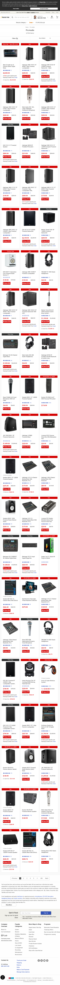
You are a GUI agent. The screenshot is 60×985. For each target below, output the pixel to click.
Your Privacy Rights (21, 980)
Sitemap (39, 980)
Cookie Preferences (32, 5)
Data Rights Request (36, 978)
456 (41, 878)
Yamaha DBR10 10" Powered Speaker (8, 810)
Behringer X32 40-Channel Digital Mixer (10, 355)
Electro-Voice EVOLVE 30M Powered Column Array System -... (47, 311)
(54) (50, 441)
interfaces (20, 896)
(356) (50, 686)
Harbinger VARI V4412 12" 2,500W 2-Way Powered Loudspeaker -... (10, 231)
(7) (30, 70)
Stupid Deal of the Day (35, 927)
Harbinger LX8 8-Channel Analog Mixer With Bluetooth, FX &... (10, 641)
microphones (38, 896)
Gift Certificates (33, 948)
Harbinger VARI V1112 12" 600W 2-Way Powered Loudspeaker (48, 189)
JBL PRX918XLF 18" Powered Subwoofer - (9, 436)
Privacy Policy (42, 2)
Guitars (17, 929)
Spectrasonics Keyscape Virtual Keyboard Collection (29, 599)
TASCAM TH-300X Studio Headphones (48, 640)
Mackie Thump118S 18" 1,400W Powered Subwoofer (47, 231)
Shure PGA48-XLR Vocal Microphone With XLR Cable (9, 399)
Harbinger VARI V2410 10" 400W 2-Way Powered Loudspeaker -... (10, 311)
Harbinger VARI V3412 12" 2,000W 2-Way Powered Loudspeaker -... (48, 108)
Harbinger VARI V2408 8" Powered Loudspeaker (29, 272)
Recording (18, 950)
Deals (31, 22)
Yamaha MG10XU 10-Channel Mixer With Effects (29, 851)
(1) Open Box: (6, 80)
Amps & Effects (19, 938)
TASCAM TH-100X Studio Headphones (48, 272)
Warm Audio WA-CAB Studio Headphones (28, 355)
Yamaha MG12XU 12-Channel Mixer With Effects (10, 599)
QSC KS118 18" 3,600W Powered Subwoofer (28, 230)
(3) (49, 193)
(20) (11, 815)
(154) (31, 645)
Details (15, 77)
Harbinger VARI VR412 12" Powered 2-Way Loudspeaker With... (29, 189)
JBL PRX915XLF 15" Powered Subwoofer (47, 768)
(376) (50, 402)
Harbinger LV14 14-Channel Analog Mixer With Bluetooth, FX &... (29, 479)
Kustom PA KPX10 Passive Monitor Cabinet (9, 768)
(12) (30, 523)
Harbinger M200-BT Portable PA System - (28, 146)
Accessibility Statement (48, 980)
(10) (11, 773)
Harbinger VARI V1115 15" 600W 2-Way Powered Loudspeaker (10, 189)
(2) (11, 70)
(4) (49, 70)
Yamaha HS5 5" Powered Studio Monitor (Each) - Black (29, 769)
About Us (3, 929)
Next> (46, 878)
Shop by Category (21, 22)
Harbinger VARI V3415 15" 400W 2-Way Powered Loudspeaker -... (29, 66)
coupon (33, 12)
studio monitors (18, 898)
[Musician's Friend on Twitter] (41, 960)
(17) (11, 150)
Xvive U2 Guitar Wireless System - (48, 681)
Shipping (19, 962)
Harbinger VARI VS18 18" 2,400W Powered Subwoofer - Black (48, 66)
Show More (9, 905)
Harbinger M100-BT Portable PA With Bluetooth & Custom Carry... (48, 356)
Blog (53, 12)
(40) (30, 856)
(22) (30, 441)
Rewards (48, 12)
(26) (11, 360)
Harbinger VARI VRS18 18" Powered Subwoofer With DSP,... (29, 311)
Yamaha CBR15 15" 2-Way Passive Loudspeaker (29, 726)
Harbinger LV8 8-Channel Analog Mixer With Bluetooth (48, 479)
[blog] (7, 935)
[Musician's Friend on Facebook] (38, 960)
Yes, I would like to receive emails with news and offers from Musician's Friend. (39, 917)
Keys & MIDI (18, 943)
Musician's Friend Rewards (51, 927)
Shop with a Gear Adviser (35, 950)
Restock (31, 936)
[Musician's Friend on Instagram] (47, 960)
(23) (11, 523)
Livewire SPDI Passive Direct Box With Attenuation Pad (48, 437)
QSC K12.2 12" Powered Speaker (9, 146)
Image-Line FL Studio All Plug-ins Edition (48, 557)
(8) (49, 315)
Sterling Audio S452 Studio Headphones (48, 851)
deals (28, 12)
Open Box (31, 934)
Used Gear (31, 932)
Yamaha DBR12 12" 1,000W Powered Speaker (29, 398)
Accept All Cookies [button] (44, 8)
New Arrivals (32, 941)
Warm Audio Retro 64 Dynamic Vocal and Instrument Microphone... (48, 811)
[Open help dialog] (2, 977)
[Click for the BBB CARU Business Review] (11, 978)
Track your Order (21, 960)
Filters (14, 38)
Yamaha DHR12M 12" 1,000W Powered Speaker (10, 851)
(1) (30, 112)
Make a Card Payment (23, 969)
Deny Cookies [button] (16, 8)
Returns (19, 965)
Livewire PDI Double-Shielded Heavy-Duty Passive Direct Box (47, 520)
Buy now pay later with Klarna (51, 932)
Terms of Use (25, 5)
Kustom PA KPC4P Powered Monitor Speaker (29, 810)
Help (57, 12)
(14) (30, 402)
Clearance (31, 946)
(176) (31, 815)
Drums (17, 941)
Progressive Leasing (50, 934)
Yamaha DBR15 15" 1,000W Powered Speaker (10, 478)
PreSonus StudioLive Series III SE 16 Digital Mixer (47, 727)
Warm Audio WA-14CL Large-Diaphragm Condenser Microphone (28, 108)
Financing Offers (48, 929)
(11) (11, 730)
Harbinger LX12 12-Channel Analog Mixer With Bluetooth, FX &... (29, 520)
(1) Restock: (6, 492)
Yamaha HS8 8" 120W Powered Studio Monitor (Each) (9, 520)
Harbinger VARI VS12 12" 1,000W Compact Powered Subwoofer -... (48, 147)
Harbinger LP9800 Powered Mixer (27, 436)
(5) (30, 483)
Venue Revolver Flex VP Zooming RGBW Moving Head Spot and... (28, 682)
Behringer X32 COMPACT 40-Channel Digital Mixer (10, 557)
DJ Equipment (19, 947)
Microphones (18, 952)
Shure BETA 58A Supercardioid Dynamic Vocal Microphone (28, 641)
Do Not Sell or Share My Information (23, 978)
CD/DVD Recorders (48, 896)
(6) (49, 112)
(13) (50, 856)
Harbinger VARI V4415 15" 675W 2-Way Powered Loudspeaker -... (10, 108)
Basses (17, 932)
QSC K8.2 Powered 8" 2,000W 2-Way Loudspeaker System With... (9, 682)
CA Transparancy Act (31, 980)
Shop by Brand (33, 939)
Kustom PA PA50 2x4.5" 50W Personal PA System (48, 398)
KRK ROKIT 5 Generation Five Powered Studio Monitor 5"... (9, 273)
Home (26, 27)
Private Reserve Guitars (35, 943)
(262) (50, 645)
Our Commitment (5, 932)
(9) (30, 150)
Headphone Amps (6, 898)
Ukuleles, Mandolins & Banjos (20, 935)
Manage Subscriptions (23, 972)
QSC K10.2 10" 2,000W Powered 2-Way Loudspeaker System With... (9, 727)
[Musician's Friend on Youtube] (44, 960)
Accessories (18, 954)
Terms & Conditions (11, 980)
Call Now (5, 965)
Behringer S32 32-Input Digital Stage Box (28, 557)
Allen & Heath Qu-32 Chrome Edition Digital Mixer (9, 66)
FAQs (18, 967)
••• (37, 878)
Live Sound (18, 945)
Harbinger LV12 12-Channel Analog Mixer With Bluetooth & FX (48, 600)
